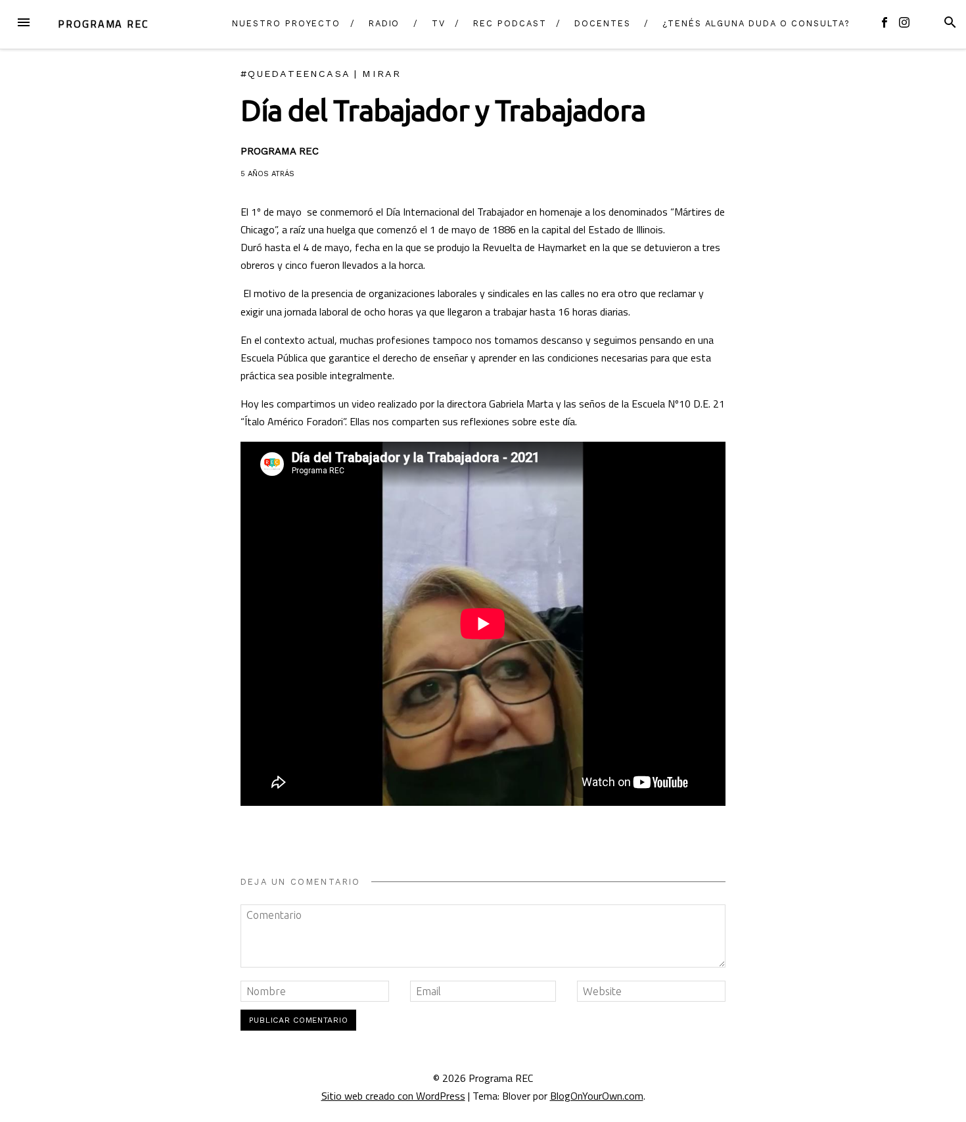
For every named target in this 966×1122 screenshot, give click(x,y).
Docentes (602, 23)
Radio (384, 23)
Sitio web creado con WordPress (393, 1096)
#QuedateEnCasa (295, 73)
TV (439, 23)
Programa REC (103, 24)
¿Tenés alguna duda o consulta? (756, 23)
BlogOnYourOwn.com (596, 1096)
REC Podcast (509, 23)
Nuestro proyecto (286, 23)
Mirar (381, 73)
